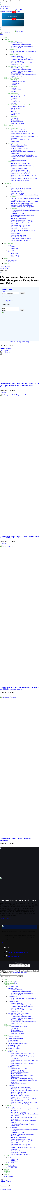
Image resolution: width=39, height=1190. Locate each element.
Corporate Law (15, 83)
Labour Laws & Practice (18, 235)
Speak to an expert (7, 943)
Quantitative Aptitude (17, 121)
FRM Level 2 (15, 248)
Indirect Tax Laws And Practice (20, 173)
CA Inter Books (12, 260)
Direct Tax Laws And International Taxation (24, 167)
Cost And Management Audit (20, 170)
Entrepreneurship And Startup (20, 180)
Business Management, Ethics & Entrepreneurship (21, 190)
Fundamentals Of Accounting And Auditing (24, 195)
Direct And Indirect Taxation (19, 148)
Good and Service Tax (14, 1042)
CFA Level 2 (15, 255)
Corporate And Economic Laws (20, 163)
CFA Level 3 (15, 257)
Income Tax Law (13, 1040)
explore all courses (5, 918)
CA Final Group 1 (13, 988)
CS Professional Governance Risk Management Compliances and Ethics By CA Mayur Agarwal (19, 688)
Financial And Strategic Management (22, 206)
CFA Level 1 (15, 253)
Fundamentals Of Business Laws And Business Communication (22, 130)
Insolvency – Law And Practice (20, 240)
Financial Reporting (17, 43)
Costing (13, 88)
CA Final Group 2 (13, 996)
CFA (9, 252)
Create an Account (5, 1189)
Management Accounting (18, 160)
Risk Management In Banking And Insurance (24, 178)
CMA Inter (11, 1067)
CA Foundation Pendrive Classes (17, 1026)
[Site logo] (7, 11)
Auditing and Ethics (14, 1045)
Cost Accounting (16, 150)
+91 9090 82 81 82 (14, 956)
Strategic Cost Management (19, 168)
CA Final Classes (13, 986)
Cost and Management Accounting (18, 1043)
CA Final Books (12, 262)
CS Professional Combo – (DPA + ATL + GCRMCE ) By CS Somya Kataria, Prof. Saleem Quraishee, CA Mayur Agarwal (19, 385)
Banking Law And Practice (19, 227)
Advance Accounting (14, 1037)
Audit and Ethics (16, 90)
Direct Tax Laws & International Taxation (23, 51)
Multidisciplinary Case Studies (20, 225)
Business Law (15, 120)
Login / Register (8, 1176)
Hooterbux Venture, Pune (19, 972)
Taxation (14, 85)
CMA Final (11, 1085)
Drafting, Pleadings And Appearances (22, 215)
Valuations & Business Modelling (21, 238)
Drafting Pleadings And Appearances (22, 1134)
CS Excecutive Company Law (20, 1112)
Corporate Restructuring (18, 218)
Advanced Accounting (18, 81)
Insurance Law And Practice (19, 228)
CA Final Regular (13, 1001)
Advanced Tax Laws (17, 213)
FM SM (13, 91)
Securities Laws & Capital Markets (21, 205)
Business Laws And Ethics (19, 145)
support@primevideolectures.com (18, 952)
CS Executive (12, 1107)
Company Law (15, 200)
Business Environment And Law (21, 188)
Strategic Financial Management (21, 165)
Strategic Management (14, 1048)
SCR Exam (11, 250)
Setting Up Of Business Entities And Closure (24, 201)
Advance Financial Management (21, 44)
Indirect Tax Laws (16, 53)
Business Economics (17, 123)
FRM (9, 245)
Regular (8, 300)
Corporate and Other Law (15, 1038)
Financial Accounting (17, 146)
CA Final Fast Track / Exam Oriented (19, 1013)
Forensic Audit (15, 233)
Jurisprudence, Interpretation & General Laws (25, 198)
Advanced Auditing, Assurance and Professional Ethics (22, 47)
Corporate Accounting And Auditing (22, 155)
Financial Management (14, 1047)
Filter (22, 310)
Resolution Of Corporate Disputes (21, 220)
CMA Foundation (13, 1052)
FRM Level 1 (15, 247)
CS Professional (12, 1127)
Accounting (14, 118)
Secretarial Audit (16, 217)
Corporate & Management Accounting (22, 203)
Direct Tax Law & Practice (19, 237)
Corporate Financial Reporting (20, 172)
